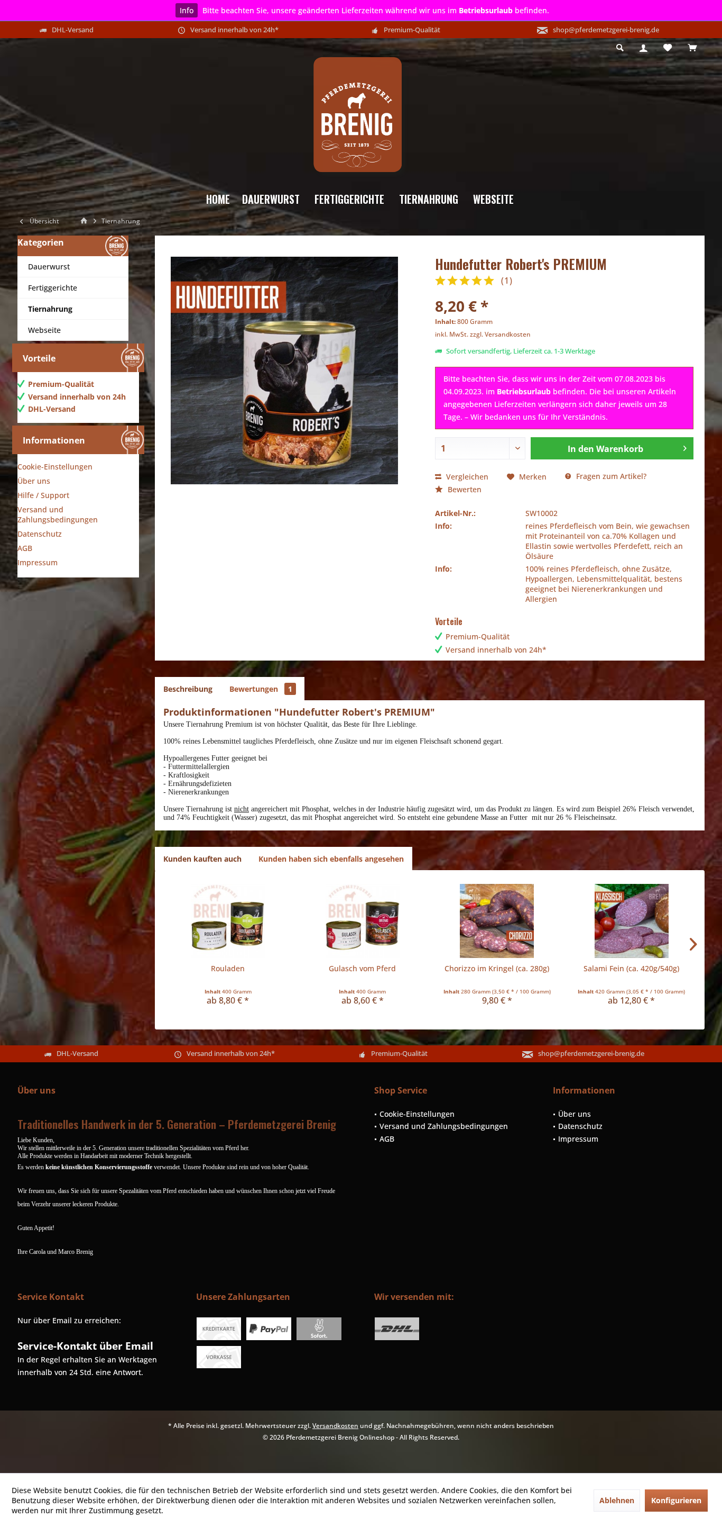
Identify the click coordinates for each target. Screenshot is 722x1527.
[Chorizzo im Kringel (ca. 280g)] (497, 921)
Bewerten (464, 489)
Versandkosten (335, 1425)
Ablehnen (616, 1500)
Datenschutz (39, 534)
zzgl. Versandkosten (500, 334)
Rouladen (228, 968)
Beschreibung (187, 689)
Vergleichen (466, 477)
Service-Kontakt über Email (85, 1346)
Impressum (37, 562)
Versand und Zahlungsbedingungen (57, 514)
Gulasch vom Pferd (362, 968)
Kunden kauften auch (202, 859)
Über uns (33, 481)
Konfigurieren (676, 1500)
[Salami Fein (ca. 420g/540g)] (631, 921)
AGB (24, 548)
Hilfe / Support (43, 495)
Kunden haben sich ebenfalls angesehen (331, 859)
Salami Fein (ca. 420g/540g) (631, 968)
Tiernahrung (50, 309)
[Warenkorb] (692, 48)
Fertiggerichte (52, 288)
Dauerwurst (49, 266)
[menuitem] (692, 48)
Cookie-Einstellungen (54, 467)
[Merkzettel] (667, 48)
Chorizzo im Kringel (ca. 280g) (497, 968)
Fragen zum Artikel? (610, 476)
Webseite (44, 330)
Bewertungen (260, 689)
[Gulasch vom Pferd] (362, 921)
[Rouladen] (228, 921)
